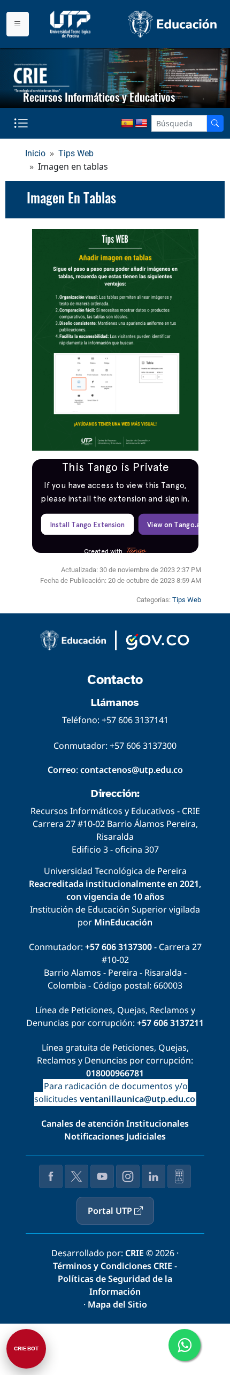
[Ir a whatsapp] (184, 1345)
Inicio (35, 153)
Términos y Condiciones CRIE (112, 1266)
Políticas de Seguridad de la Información (115, 1285)
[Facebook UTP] (51, 1176)
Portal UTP (111, 1211)
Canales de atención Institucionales (115, 1123)
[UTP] (71, 24)
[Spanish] (127, 123)
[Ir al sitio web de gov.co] (157, 640)
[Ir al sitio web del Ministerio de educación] (73, 640)
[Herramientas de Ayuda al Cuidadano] (179, 1176)
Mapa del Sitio (117, 1304)
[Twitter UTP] (76, 1176)
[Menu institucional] (17, 24)
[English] (141, 123)
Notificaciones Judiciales (115, 1136)
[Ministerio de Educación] (172, 24)
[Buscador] (215, 123)
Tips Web (76, 153)
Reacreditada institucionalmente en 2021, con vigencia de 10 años (115, 890)
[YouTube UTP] (102, 1176)
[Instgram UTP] (128, 1176)
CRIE (134, 1253)
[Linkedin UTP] (153, 1176)
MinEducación (123, 922)
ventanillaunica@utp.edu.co (137, 1099)
